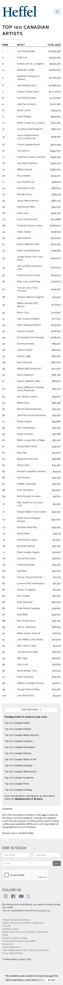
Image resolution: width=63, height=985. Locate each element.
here (40, 980)
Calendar (6, 925)
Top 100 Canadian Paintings (18, 766)
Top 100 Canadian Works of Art (20, 760)
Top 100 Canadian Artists (17, 723)
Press (5, 934)
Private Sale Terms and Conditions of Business (25, 931)
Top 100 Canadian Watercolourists (22, 735)
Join (57, 863)
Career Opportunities (12, 953)
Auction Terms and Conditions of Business (22, 922)
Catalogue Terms (10, 928)
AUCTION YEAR (31, 710)
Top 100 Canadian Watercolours (21, 772)
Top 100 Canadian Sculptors (19, 741)
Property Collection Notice (14, 937)
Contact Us (7, 943)
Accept (51, 980)
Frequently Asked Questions (16, 919)
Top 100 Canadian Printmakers (20, 747)
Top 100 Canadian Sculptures (19, 778)
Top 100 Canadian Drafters (18, 753)
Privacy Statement (11, 947)
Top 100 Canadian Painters (18, 729)
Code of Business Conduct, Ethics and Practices (25, 950)
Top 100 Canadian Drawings (18, 790)
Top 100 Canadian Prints (17, 784)
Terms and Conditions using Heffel (18, 940)
